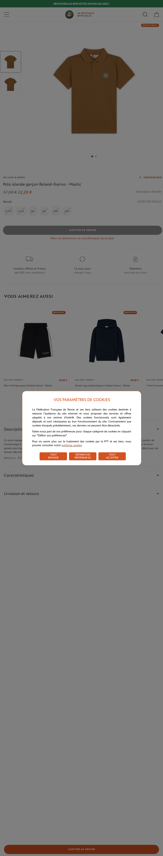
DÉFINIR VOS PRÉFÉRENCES (83, 456)
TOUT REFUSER (53, 456)
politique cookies (71, 445)
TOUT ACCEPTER (112, 456)
